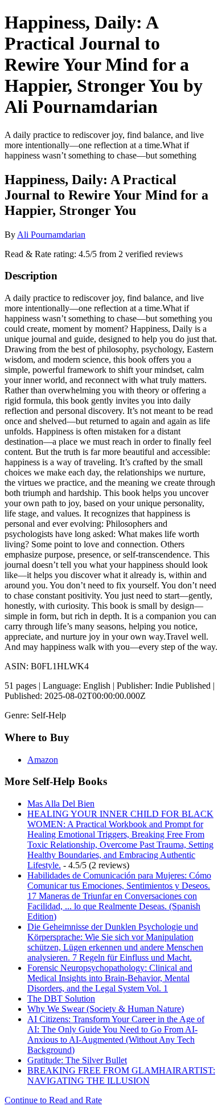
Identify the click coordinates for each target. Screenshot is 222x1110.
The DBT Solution (61, 998)
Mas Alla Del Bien (60, 803)
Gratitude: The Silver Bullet (77, 1060)
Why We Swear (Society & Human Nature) (105, 1009)
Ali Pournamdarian (51, 234)
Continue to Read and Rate (53, 1100)
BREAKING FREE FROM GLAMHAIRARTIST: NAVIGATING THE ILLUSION (121, 1075)
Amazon (42, 760)
